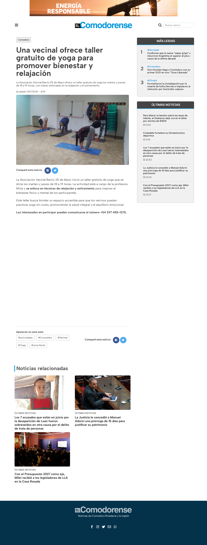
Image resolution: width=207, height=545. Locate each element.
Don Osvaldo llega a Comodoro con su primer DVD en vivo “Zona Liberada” (168, 71)
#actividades (25, 337)
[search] (179, 25)
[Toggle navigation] (16, 25)
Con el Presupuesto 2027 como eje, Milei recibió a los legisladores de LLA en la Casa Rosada (41, 477)
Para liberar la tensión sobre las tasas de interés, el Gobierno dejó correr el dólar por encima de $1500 (165, 118)
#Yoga (22, 345)
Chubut (153, 80)
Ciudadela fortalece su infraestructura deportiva (164, 134)
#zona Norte (38, 345)
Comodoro (23, 39)
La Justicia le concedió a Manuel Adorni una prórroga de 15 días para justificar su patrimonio (100, 421)
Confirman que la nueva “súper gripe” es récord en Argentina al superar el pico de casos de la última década (170, 56)
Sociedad (154, 50)
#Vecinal (62, 337)
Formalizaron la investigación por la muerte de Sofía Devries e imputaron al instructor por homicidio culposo (168, 86)
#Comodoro (45, 337)
